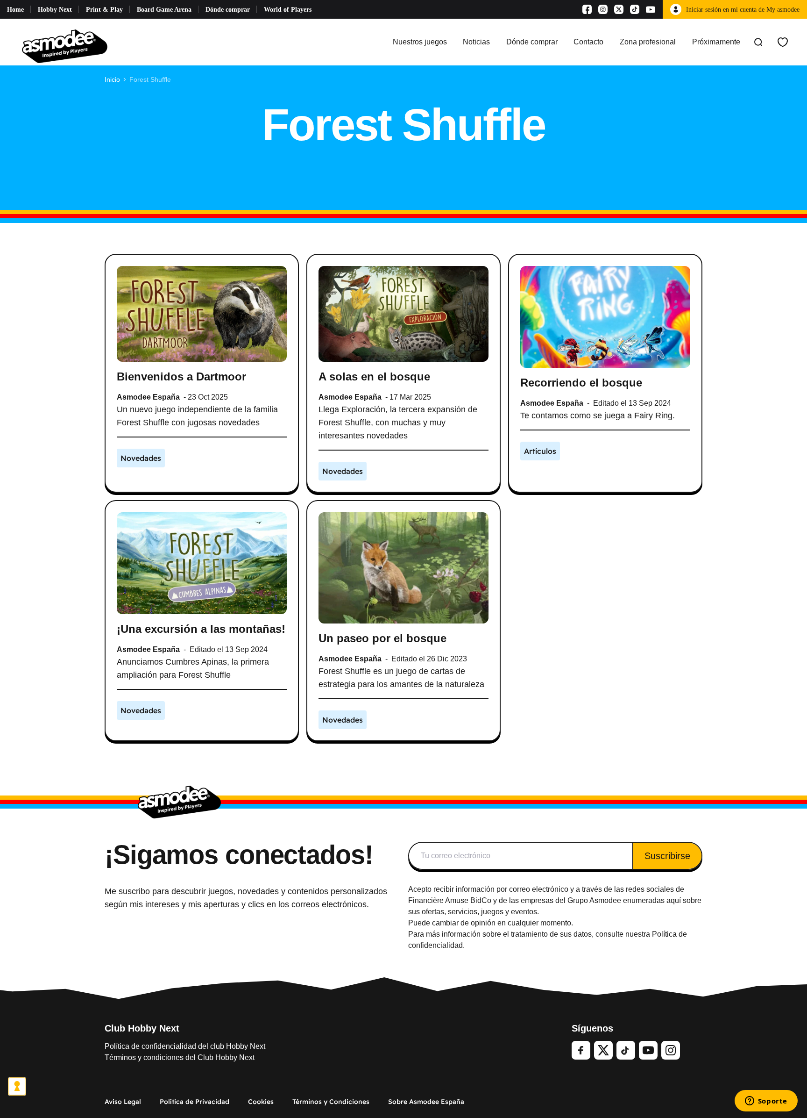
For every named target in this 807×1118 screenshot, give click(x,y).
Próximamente (716, 42)
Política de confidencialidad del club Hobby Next (185, 1046)
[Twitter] (603, 1050)
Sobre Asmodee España (426, 1101)
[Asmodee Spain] (65, 42)
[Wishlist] (782, 42)
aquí (673, 900)
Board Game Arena (164, 9)
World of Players (287, 9)
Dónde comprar (227, 9)
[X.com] (619, 9)
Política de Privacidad (194, 1101)
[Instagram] (603, 9)
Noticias (476, 42)
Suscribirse (667, 856)
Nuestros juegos (420, 42)
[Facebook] (587, 9)
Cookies (261, 1101)
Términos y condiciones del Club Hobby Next (180, 1057)
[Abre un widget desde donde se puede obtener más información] (766, 1101)
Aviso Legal (123, 1101)
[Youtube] (650, 9)
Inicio (112, 79)
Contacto (588, 42)
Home (15, 9)
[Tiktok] (635, 9)
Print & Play (104, 9)
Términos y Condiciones (330, 1101)
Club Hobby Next (142, 1028)
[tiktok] (625, 1050)
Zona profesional (648, 42)
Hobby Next (55, 9)
